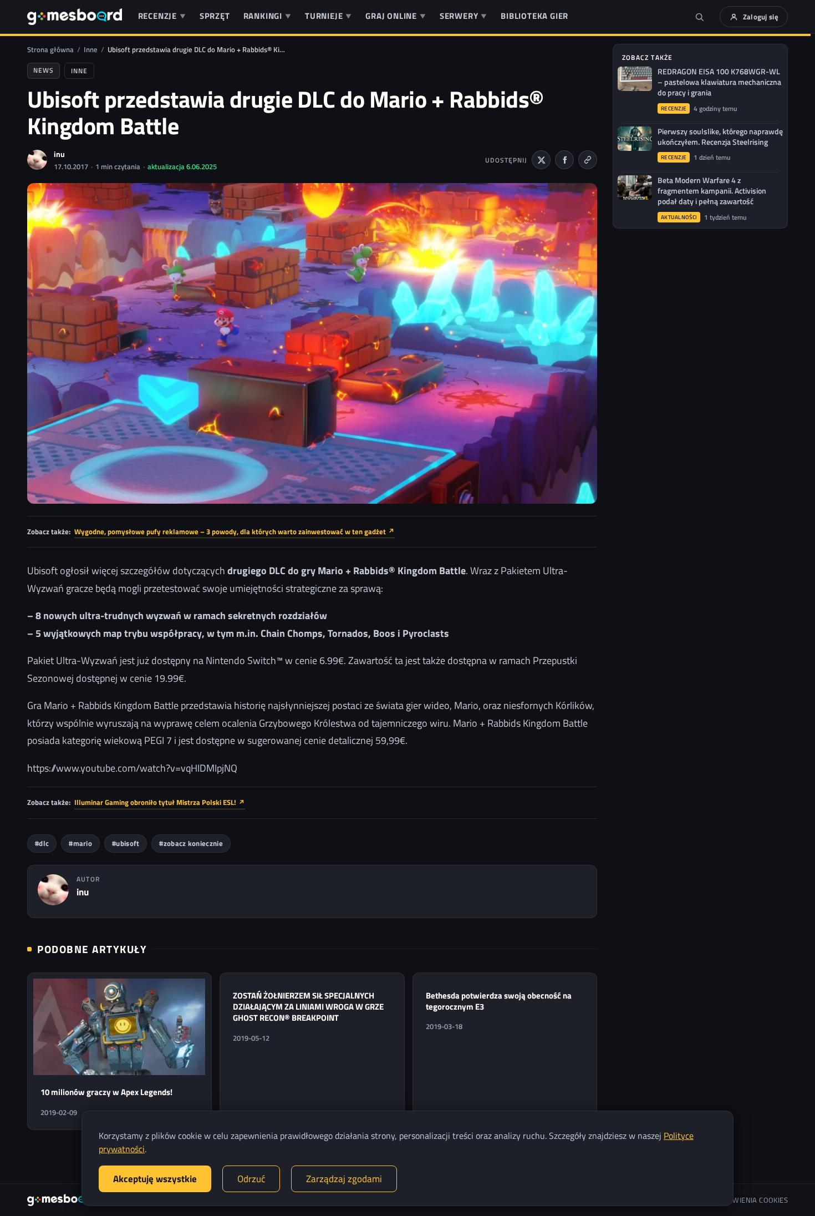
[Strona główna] (74, 16)
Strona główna (50, 49)
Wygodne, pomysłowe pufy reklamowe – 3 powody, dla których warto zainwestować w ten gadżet (234, 531)
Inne (91, 49)
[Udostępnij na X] (541, 159)
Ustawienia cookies (752, 1200)
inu (59, 154)
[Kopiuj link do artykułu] (587, 159)
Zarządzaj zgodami (344, 1179)
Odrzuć (251, 1179)
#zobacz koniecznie (190, 843)
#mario (80, 843)
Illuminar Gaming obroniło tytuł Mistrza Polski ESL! (159, 802)
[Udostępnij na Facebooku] (564, 159)
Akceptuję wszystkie (155, 1179)
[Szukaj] (700, 17)
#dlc (42, 843)
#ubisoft (125, 843)
